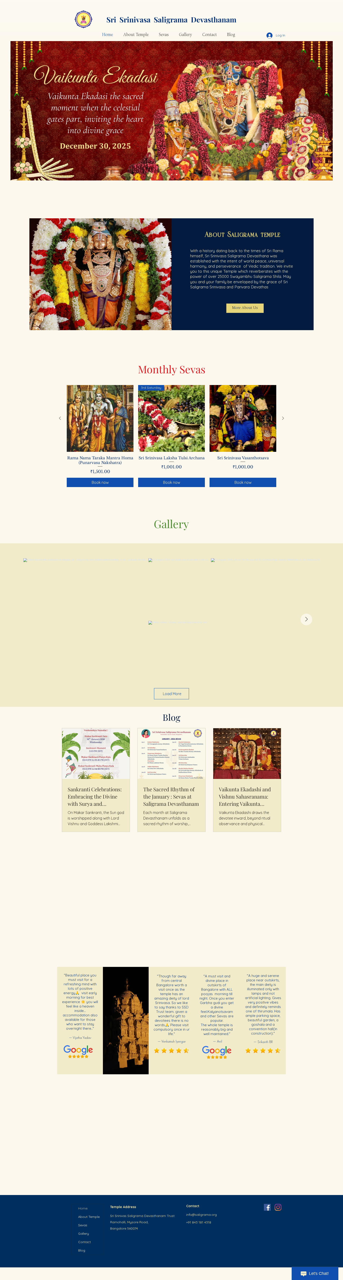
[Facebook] (267, 1207)
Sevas (82, 1225)
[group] (171, 436)
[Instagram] (278, 1207)
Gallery (83, 1233)
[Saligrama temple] (171, 174)
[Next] (333, 110)
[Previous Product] (60, 418)
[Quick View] (100, 418)
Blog (81, 1250)
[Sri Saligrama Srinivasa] (167, 174)
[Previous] (10, 110)
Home (83, 1208)
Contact (84, 1242)
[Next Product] (283, 418)
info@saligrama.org (201, 1215)
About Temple (89, 1217)
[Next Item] (306, 619)
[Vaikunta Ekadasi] (176, 174)
